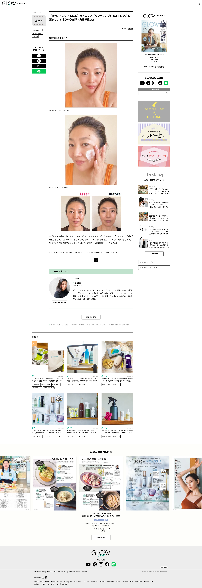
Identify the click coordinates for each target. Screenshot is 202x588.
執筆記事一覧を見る (59, 302)
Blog (34, 375)
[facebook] (39, 56)
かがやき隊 (36, 384)
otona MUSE (110, 581)
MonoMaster (138, 581)
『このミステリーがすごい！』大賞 (57, 584)
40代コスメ (82, 384)
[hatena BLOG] (39, 66)
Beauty (69, 375)
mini (71, 581)
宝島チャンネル (38, 581)
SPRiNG (102, 581)
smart (131, 581)
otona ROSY (94, 581)
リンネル (86, 581)
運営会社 (49, 572)
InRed (47, 581)
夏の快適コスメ (37, 387)
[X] (39, 61)
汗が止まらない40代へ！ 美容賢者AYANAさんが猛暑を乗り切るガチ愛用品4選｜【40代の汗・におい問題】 (82, 432)
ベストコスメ (47, 436)
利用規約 (84, 572)
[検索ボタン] (168, 93)
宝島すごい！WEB (39, 584)
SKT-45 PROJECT (38, 33)
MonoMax (125, 581)
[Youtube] (142, 83)
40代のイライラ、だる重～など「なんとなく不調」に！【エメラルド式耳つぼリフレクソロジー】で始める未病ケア (159, 206)
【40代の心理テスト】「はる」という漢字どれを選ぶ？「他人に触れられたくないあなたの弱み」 (159, 232)
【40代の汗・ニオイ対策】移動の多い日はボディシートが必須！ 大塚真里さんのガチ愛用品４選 (117, 381)
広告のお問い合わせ (74, 572)
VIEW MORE (154, 254)
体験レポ (35, 36)
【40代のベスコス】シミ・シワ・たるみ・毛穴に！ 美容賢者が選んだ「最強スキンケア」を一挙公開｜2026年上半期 (47, 432)
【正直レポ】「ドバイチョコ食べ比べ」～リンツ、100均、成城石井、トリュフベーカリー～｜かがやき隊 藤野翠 (159, 192)
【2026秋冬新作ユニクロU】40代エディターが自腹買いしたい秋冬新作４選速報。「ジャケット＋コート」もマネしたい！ (159, 247)
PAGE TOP (163, 567)
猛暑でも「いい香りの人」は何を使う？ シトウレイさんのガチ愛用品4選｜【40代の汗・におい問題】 (117, 432)
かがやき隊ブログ (49, 387)
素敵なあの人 (78, 581)
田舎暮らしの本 (148, 581)
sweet (66, 581)
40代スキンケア (37, 30)
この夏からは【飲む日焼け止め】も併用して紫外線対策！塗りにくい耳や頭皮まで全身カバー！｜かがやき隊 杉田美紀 (47, 381)
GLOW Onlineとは (39, 572)
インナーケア (56, 384)
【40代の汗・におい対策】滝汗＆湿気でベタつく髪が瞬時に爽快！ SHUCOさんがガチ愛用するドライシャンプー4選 (82, 381)
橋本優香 (130, 29)
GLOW (118, 581)
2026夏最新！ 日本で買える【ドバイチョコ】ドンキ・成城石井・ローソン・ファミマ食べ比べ (158, 219)
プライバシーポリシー (60, 572)
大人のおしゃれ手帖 (56, 581)
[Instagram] (154, 83)
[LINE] (39, 71)
